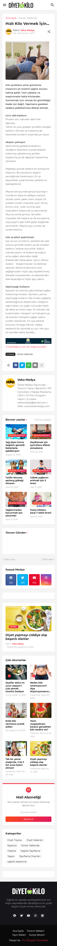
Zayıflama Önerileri (30, 856)
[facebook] (14, 915)
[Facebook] (16, 365)
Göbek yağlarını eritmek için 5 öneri (39, 480)
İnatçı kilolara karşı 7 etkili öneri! (40, 511)
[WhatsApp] (29, 365)
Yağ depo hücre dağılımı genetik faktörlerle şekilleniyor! (15, 446)
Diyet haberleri (35, 840)
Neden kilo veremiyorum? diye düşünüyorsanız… (40, 687)
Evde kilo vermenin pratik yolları (15, 723)
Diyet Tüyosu (14, 840)
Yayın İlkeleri (19, 934)
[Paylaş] (48, 31)
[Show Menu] (4, 5)
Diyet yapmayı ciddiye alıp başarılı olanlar (26, 637)
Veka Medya (26, 380)
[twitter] (21, 915)
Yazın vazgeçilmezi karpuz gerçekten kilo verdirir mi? (40, 725)
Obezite (11, 850)
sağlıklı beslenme (17, 861)
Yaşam (11, 856)
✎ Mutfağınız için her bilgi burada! (26, 346)
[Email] (35, 365)
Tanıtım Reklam (35, 931)
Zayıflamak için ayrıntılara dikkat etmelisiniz (40, 445)
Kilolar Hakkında (28, 18)
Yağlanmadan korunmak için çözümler (14, 513)
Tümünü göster (42, 420)
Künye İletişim (37, 934)
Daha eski (47, 559)
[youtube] (28, 915)
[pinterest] (42, 915)
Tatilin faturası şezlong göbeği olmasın (14, 480)
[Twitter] (22, 365)
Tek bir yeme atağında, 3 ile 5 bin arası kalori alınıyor (15, 763)
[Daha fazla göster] (41, 365)
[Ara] (53, 5)
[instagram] (35, 915)
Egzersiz (12, 845)
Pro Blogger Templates (35, 940)
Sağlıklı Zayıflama (30, 850)
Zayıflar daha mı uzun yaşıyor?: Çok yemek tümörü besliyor (15, 687)
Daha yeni (9, 559)
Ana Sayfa (11, 18)
